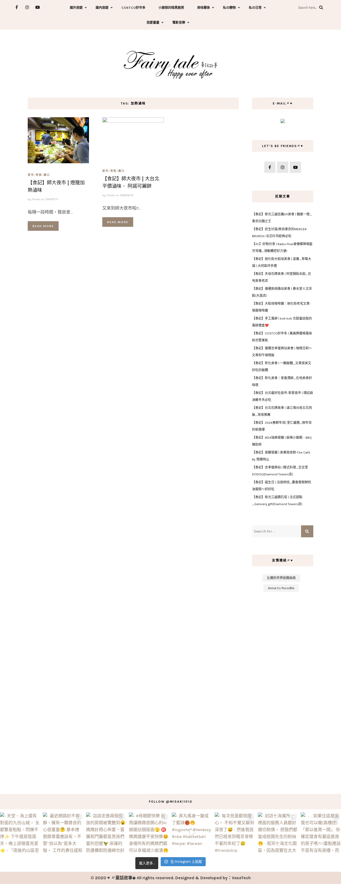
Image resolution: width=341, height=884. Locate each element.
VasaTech (241, 877)
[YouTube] (37, 7)
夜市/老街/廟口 (39, 174)
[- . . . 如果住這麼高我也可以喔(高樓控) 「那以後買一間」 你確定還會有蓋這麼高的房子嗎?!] (321, 832)
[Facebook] (16, 7)
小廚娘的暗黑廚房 (171, 8)
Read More (43, 226)
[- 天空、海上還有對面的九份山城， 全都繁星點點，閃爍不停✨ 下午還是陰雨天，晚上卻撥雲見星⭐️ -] (20, 832)
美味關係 (203, 8)
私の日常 (255, 8)
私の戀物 (229, 8)
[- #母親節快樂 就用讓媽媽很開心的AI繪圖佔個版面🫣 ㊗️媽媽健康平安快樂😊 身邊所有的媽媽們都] (149, 832)
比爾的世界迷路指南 (281, 578)
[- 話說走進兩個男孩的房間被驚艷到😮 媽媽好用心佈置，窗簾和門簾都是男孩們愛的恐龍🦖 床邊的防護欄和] (106, 832)
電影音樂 (178, 22)
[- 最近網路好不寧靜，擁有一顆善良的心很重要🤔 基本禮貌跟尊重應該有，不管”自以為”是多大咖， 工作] (63, 832)
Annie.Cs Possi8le (281, 588)
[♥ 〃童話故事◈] (170, 63)
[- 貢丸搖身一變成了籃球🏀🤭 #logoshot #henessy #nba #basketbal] (192, 832)
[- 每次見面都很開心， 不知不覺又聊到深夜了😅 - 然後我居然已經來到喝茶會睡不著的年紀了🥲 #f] (235, 832)
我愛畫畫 (153, 22)
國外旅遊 (76, 8)
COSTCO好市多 (133, 8)
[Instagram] (27, 7)
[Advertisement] (283, 690)
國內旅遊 (102, 8)
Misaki (36, 199)
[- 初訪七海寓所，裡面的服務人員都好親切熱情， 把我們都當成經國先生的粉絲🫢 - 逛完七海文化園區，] (278, 832)
